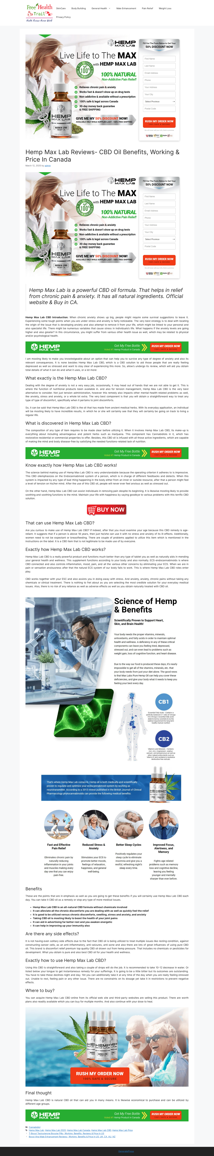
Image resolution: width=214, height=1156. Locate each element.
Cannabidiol (34, 1127)
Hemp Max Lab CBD (101, 1130)
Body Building (78, 8)
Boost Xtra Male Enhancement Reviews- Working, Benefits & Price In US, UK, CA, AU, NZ (72, 1136)
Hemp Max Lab (36, 1130)
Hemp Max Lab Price (122, 1130)
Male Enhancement (126, 8)
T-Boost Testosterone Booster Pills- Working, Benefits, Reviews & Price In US (66, 1133)
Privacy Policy (63, 17)
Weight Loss (165, 8)
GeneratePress (126, 1151)
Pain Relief (147, 8)
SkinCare (61, 8)
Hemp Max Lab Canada (78, 1130)
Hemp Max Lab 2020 (55, 1130)
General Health (99, 8)
